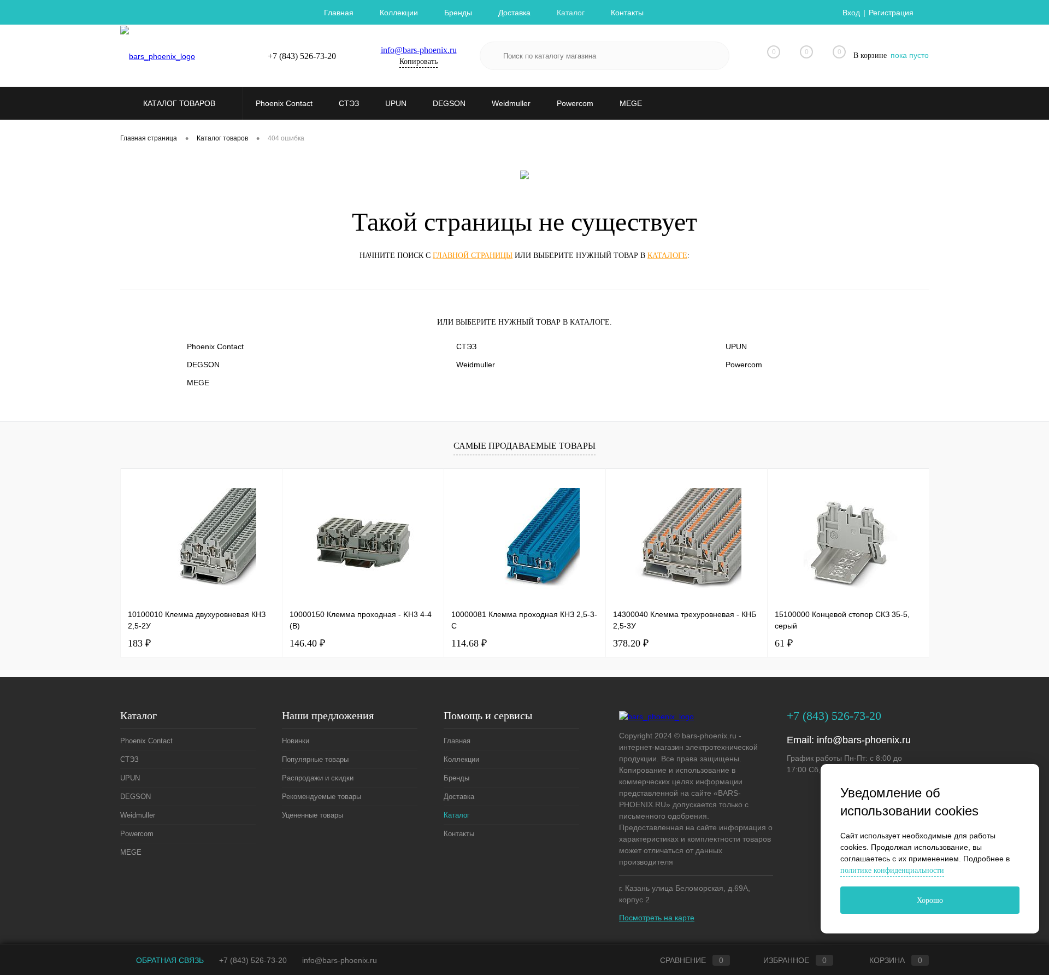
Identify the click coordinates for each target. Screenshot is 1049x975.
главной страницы (472, 255)
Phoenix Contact (215, 346)
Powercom (744, 364)
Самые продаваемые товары (524, 445)
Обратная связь (169, 960)
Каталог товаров (180, 103)
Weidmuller (475, 364)
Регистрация (891, 12)
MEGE (198, 382)
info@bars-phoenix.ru (419, 50)
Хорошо (930, 900)
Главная (338, 12)
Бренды (458, 12)
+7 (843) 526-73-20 (253, 960)
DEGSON (203, 364)
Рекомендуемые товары (321, 796)
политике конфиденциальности (892, 870)
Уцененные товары (312, 815)
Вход (851, 12)
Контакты (627, 12)
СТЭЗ (466, 346)
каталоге (667, 255)
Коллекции (399, 12)
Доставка (514, 12)
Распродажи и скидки (317, 778)
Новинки (295, 741)
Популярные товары (315, 759)
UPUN (736, 346)
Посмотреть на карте (656, 917)
